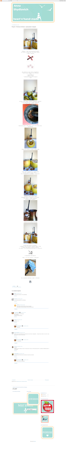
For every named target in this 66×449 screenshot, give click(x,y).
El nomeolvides (16, 353)
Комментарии (44, 396)
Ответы (16, 303)
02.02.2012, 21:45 (22, 332)
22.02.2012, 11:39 (25, 359)
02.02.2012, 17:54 (19, 293)
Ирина (15, 293)
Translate (33, 410)
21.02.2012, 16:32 (21, 353)
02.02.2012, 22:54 (25, 339)
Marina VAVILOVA (16, 332)
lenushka (15, 346)
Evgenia (15, 319)
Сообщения (44, 394)
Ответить (15, 301)
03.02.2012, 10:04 (19, 346)
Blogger (35, 441)
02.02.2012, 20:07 (23, 312)
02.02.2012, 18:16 (19, 298)
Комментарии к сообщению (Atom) (22, 381)
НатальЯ (15, 298)
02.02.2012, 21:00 (19, 319)
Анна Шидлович (16, 312)
